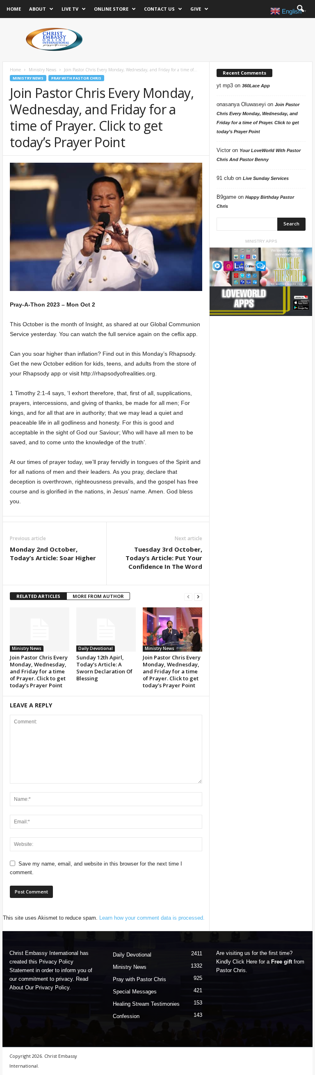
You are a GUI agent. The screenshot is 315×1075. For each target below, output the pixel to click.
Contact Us (159, 9)
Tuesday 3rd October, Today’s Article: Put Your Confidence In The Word (164, 557)
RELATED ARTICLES (38, 596)
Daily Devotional (95, 648)
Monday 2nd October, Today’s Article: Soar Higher (53, 553)
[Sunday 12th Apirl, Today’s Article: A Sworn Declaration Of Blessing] (106, 629)
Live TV (70, 9)
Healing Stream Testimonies (146, 1004)
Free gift (281, 962)
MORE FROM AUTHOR (98, 596)
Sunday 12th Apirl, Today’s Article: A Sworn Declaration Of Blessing (104, 668)
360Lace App (256, 85)
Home (14, 9)
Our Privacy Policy (47, 987)
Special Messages (135, 992)
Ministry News (42, 70)
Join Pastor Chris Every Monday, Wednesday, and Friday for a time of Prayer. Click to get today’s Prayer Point (39, 671)
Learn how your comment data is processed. (152, 918)
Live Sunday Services (266, 178)
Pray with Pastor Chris (76, 78)
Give (195, 9)
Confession (126, 1016)
